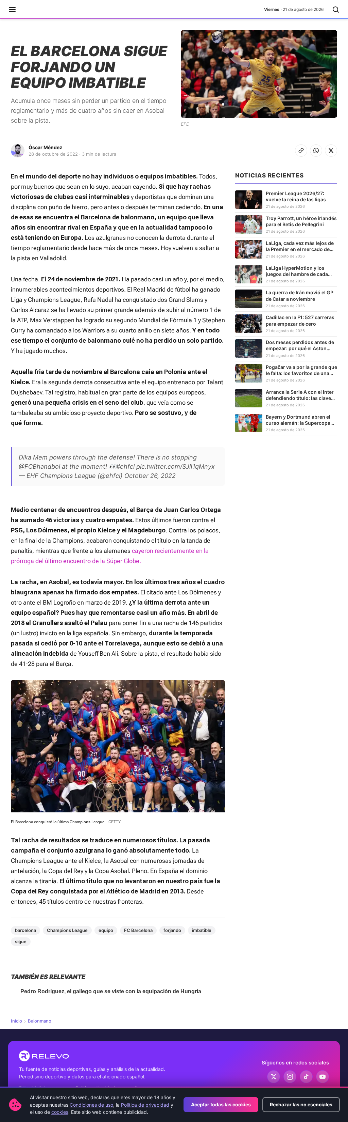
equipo (106, 930)
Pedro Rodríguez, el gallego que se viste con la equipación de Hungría (110, 991)
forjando (172, 930)
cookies (59, 1112)
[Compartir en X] (331, 150)
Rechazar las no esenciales (301, 1104)
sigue (21, 941)
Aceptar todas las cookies (221, 1104)
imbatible (201, 930)
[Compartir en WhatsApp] (316, 150)
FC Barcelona (138, 930)
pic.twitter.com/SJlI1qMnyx (175, 466)
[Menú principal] (12, 9)
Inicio (16, 1021)
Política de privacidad (145, 1105)
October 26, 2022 (150, 475)
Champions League (67, 930)
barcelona (25, 930)
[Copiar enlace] (301, 150)
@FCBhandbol (39, 466)
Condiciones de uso (91, 1105)
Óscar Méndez (45, 147)
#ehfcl (125, 466)
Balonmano (39, 1021)
